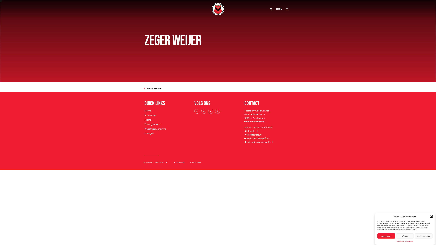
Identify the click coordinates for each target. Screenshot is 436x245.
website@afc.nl (254, 134)
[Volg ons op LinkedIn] (203, 111)
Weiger (405, 236)
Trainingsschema (152, 124)
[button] (431, 216)
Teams (147, 119)
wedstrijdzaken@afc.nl (257, 138)
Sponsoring (150, 115)
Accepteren (386, 236)
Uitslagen (149, 133)
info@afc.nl (252, 131)
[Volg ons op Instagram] (217, 111)
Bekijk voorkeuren (424, 236)
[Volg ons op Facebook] (196, 111)
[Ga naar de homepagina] (218, 9)
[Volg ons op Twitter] (210, 111)
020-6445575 (265, 127)
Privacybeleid (409, 241)
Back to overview (154, 88)
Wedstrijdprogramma (155, 128)
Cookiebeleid (400, 241)
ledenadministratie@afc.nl (259, 142)
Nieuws (147, 110)
